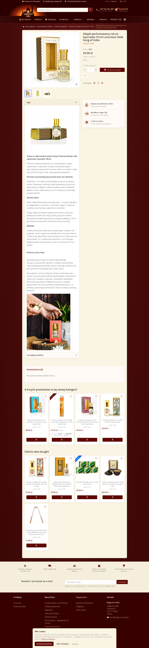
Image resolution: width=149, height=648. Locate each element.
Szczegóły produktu (35, 355)
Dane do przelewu (52, 613)
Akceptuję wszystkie (44, 644)
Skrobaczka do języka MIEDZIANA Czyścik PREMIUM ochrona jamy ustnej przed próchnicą (36, 532)
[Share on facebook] (94, 83)
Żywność (78, 19)
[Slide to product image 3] (47, 93)
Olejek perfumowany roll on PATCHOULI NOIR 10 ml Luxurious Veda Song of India (87, 422)
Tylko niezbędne (62, 644)
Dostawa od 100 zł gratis (32, 1)
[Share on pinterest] (102, 83)
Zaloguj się (80, 606)
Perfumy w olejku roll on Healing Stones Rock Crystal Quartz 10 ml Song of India (61, 422)
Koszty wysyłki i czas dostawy (56, 603)
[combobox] (62, 10)
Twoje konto (81, 597)
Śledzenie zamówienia (84, 603)
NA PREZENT (25, 19)
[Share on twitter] (98, 83)
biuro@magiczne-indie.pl (119, 617)
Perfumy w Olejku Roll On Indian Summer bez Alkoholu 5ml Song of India (36, 484)
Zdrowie (91, 19)
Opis (29, 102)
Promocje (50, 19)
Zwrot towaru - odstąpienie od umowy (56, 621)
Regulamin (49, 610)
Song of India (88, 43)
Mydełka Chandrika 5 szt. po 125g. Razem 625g (87, 483)
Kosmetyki (64, 19)
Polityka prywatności (48, 639)
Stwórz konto (81, 610)
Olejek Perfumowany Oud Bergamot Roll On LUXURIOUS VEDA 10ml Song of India (62, 484)
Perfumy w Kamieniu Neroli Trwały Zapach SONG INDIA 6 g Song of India (112, 484)
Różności (115, 19)
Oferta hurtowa (51, 617)
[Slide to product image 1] (27, 93)
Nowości (38, 19)
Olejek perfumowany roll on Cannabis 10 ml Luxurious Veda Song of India (36, 422)
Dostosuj (75, 644)
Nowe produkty (20, 606)
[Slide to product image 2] (37, 93)
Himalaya (103, 19)
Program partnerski (52, 626)
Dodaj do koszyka (112, 70)
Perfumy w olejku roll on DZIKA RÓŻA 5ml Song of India (112, 421)
